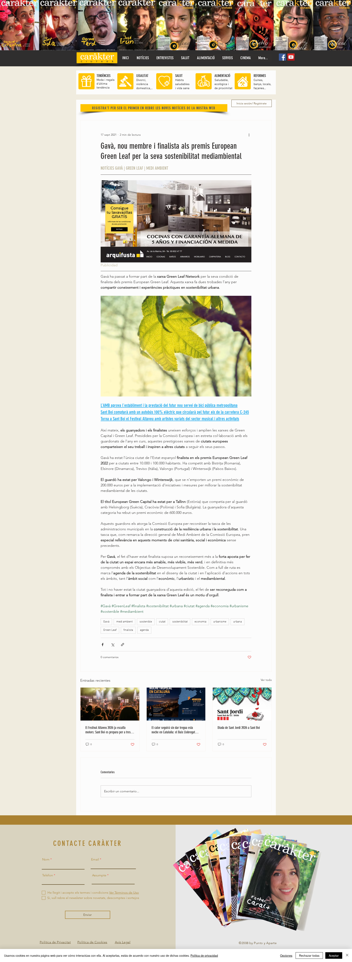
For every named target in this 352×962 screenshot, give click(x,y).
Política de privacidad (204, 955)
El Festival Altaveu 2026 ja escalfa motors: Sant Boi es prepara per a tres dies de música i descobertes (108, 729)
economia (200, 621)
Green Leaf (110, 630)
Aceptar (334, 955)
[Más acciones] (248, 134)
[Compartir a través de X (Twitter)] (112, 644)
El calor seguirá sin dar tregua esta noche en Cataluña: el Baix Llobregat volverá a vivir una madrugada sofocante (175, 729)
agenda (144, 630)
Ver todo (266, 680)
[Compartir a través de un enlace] (122, 644)
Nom (46, 859)
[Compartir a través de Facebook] (102, 644)
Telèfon (47, 875)
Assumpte (99, 875)
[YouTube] (291, 57)
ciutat (162, 621)
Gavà (106, 621)
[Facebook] (282, 57)
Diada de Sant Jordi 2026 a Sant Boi (239, 727)
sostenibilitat (180, 621)
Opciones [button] (286, 955)
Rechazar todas (309, 955)
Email (95, 859)
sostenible (146, 621)
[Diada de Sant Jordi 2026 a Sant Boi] (242, 704)
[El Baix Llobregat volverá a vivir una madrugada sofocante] (176, 704)
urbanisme (219, 621)
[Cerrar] (347, 955)
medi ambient (124, 621)
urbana (237, 621)
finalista (128, 630)
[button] (185, 58)
